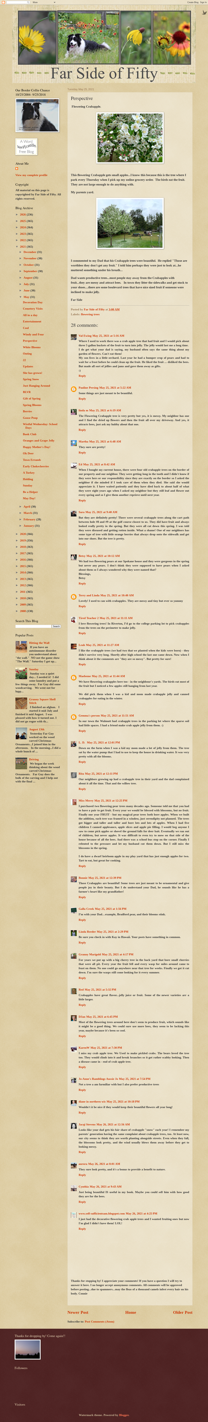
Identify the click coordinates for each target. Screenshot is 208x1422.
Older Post (183, 1312)
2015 (23, 566)
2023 (23, 233)
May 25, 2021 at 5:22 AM (115, 387)
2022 (23, 240)
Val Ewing (85, 335)
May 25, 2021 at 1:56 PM (110, 908)
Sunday (27, 485)
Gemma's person (89, 715)
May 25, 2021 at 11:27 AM (102, 645)
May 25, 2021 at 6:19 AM (105, 410)
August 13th (36, 729)
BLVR (27, 392)
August (28, 277)
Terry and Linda (89, 595)
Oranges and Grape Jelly (38, 440)
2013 (23, 579)
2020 (23, 534)
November (30, 258)
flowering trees (90, 314)
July (27, 284)
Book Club (29, 434)
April (27, 506)
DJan (82, 1016)
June (27, 290)
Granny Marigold (90, 954)
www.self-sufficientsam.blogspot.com (102, 1213)
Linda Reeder (87, 931)
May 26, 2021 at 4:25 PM (141, 1213)
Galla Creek (86, 908)
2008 (23, 611)
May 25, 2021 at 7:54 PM (134, 1078)
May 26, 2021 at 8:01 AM (104, 1163)
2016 (23, 559)
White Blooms (32, 347)
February (30, 519)
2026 (23, 214)
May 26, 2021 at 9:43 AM (106, 1186)
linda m (83, 410)
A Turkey (29, 472)
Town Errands (32, 459)
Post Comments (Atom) (99, 1321)
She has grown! (32, 372)
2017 (23, 553)
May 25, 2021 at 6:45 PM (102, 1016)
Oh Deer (28, 453)
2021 (23, 246)
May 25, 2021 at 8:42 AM (99, 464)
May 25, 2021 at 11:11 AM (116, 618)
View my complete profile (31, 175)
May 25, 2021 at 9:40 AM (101, 512)
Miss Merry (86, 800)
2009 (23, 604)
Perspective (30, 340)
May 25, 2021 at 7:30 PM (106, 1047)
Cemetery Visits (33, 308)
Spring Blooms (32, 405)
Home (130, 1312)
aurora (83, 1163)
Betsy (82, 556)
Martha (83, 441)
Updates (28, 366)
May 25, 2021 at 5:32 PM (100, 989)
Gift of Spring (31, 398)
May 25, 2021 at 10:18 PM (123, 1101)
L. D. (82, 742)
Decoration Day (33, 302)
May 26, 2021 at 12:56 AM (113, 1124)
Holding (28, 479)
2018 (23, 546)
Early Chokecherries (36, 466)
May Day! (29, 498)
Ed (80, 464)
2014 (23, 572)
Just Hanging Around (36, 385)
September (31, 271)
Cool (26, 328)
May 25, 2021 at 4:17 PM (117, 954)
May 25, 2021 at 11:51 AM (117, 715)
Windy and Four (33, 334)
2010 (23, 598)
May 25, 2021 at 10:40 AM (117, 595)
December (30, 252)
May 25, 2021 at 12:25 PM (110, 800)
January (29, 525)
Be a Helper (30, 492)
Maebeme (85, 676)
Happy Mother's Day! (36, 447)
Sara (81, 512)
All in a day (30, 315)
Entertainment (32, 321)
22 (24, 360)
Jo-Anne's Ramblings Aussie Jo (98, 1078)
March (28, 513)
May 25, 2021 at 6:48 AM (105, 441)
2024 (23, 227)
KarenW (84, 1047)
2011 (23, 591)
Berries (27, 411)
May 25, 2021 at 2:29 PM (112, 931)
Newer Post (77, 1312)
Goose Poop (30, 417)
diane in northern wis (92, 1101)
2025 (23, 221)
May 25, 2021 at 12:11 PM (101, 773)
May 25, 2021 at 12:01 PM (103, 742)
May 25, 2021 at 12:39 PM (104, 877)
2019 (23, 540)
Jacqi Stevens (87, 1124)
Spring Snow (31, 379)
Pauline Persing (88, 387)
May (27, 297)
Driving (34, 759)
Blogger (124, 1415)
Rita (81, 773)
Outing (27, 353)
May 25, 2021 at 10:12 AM (103, 556)
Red (81, 989)
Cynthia (84, 1186)
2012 (23, 585)
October (29, 264)
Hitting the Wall (39, 642)
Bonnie (83, 877)
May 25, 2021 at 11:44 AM (108, 676)
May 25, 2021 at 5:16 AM (108, 335)
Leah (82, 645)
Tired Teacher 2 (89, 618)
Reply (82, 375)
